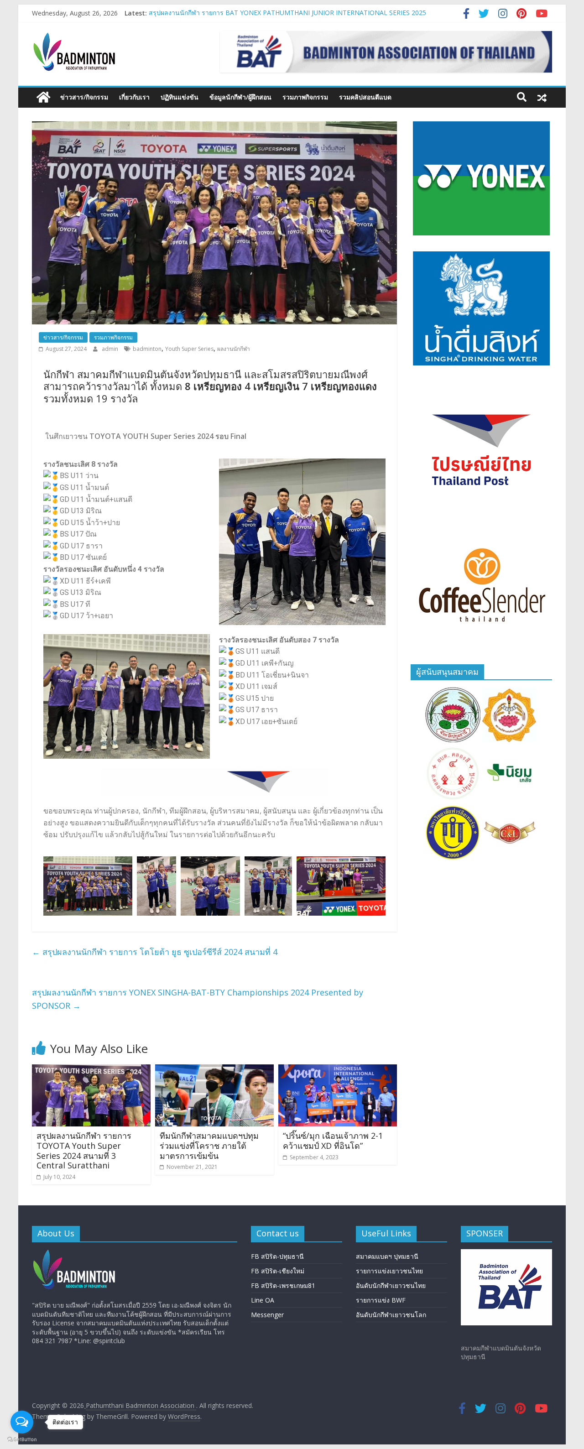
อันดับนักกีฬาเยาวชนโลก (391, 1314)
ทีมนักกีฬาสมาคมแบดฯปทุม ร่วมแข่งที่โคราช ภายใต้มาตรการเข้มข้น (209, 1145)
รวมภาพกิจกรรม (305, 97)
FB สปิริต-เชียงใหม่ (277, 1271)
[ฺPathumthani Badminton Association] (43, 97)
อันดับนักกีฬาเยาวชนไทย (391, 1285)
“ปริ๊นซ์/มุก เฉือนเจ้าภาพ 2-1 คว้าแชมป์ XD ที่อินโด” (333, 1140)
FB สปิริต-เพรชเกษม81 (283, 1285)
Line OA (262, 1300)
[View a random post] (542, 97)
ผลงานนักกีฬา (233, 349)
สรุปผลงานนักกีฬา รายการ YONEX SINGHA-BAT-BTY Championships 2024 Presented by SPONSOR (197, 999)
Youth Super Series (189, 349)
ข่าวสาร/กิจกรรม (84, 97)
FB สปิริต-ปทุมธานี (277, 1256)
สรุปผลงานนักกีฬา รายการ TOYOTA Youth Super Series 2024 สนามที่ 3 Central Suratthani (83, 1150)
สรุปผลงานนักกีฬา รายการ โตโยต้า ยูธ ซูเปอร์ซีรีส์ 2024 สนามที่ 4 (154, 951)
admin (111, 349)
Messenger (267, 1314)
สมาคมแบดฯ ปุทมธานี (387, 1256)
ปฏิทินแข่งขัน (179, 97)
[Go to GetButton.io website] (21, 1440)
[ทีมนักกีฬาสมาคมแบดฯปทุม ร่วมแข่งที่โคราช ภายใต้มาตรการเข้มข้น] (214, 1070)
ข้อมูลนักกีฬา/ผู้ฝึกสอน (240, 97)
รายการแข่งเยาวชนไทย (389, 1271)
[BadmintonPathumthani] (76, 1253)
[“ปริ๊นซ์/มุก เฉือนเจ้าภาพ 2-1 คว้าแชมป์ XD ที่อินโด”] (337, 1070)
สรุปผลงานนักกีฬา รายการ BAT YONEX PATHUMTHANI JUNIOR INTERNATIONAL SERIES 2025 (287, 13)
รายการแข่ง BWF (381, 1300)
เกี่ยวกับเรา (134, 97)
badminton (147, 349)
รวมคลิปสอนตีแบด (365, 97)
